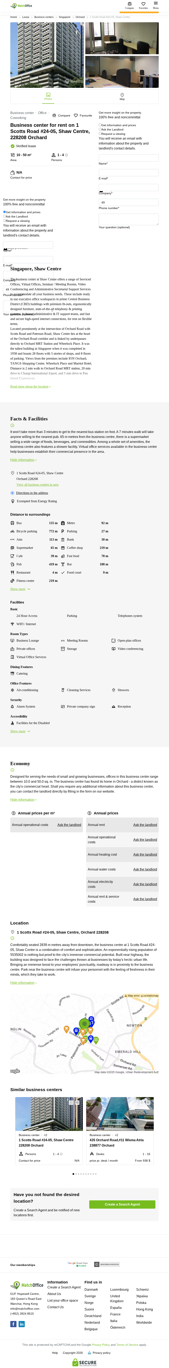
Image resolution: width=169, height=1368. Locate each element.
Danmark (91, 1289)
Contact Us (55, 1307)
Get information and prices (118, 125)
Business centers (44, 17)
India (139, 1316)
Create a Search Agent (64, 1287)
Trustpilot (105, 194)
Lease (25, 17)
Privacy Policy (101, 1344)
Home (13, 17)
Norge (89, 1302)
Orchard (80, 17)
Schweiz (142, 1289)
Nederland (92, 1322)
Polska (141, 1302)
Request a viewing (113, 133)
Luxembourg (119, 1289)
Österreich (117, 1327)
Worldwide (144, 1322)
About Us (54, 1294)
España (116, 1307)
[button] (70, 1102)
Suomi (89, 1309)
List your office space (62, 1300)
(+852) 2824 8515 (22, 1313)
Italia (113, 1321)
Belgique (91, 1329)
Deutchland (92, 1316)
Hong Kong (144, 1309)
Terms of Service (127, 1344)
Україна (142, 1296)
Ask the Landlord (112, 129)
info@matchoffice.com (24, 1308)
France (115, 1314)
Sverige (90, 1296)
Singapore (64, 17)
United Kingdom (116, 1298)
